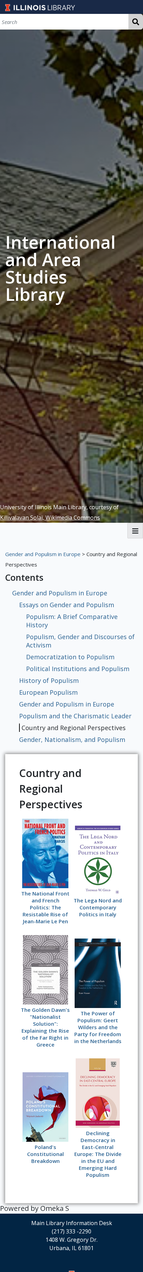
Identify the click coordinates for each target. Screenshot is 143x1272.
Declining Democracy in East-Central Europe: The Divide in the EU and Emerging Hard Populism (97, 1154)
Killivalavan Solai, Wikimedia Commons (50, 517)
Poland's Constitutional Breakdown (45, 1153)
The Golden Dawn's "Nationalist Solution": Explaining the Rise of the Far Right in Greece (45, 1027)
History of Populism (49, 680)
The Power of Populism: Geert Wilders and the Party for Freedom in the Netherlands (97, 1027)
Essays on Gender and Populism (66, 605)
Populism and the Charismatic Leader (75, 716)
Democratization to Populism (70, 657)
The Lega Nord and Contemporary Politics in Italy (98, 907)
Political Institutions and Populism (77, 668)
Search (135, 22)
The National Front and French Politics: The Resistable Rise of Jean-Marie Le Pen (45, 907)
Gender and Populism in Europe (43, 554)
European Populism (48, 692)
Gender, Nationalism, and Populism (72, 739)
